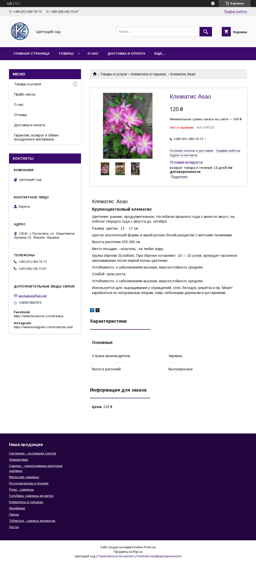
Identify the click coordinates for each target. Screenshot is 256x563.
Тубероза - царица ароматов (32, 521)
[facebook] (92, 311)
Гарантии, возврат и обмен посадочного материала (36, 137)
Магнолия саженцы (24, 477)
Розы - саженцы (21, 489)
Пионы (14, 514)
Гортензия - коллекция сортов (32, 453)
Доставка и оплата (126, 53)
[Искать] (206, 31)
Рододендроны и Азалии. (29, 483)
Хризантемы (18, 459)
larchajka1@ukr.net (32, 295)
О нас (93, 53)
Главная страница (32, 53)
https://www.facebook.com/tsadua (38, 316)
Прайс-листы (25, 94)
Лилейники (17, 508)
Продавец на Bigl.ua (128, 552)
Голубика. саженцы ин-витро (31, 496)
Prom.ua (150, 547)
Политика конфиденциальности (159, 556)
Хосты (14, 527)
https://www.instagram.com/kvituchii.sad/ (43, 327)
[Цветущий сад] (19, 41)
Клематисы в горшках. (149, 74)
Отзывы (20, 115)
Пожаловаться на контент (116, 556)
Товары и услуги (113, 74)
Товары (66, 53)
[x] (98, 311)
